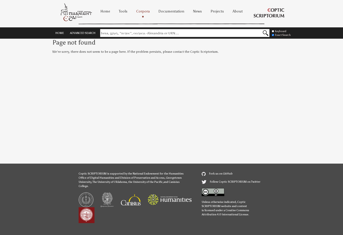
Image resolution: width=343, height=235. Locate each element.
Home (105, 11)
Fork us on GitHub (220, 173)
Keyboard (280, 31)
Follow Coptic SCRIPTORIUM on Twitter (234, 181)
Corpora (143, 11)
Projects (217, 11)
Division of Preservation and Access (142, 177)
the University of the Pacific (145, 182)
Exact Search (283, 35)
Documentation (171, 11)
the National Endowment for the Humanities (156, 173)
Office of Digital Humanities (96, 177)
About (238, 11)
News (197, 11)
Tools (123, 11)
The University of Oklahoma (109, 182)
